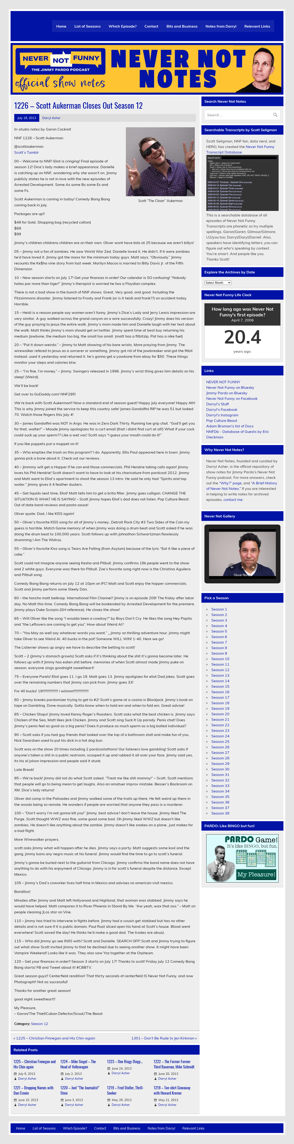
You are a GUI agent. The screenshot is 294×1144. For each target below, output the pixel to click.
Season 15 (220, 686)
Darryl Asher (51, 118)
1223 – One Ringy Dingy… (125, 1061)
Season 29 (220, 763)
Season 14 (220, 680)
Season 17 (220, 697)
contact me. (233, 499)
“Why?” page (230, 483)
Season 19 (220, 708)
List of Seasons (87, 26)
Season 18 (220, 703)
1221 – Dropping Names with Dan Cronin (33, 1090)
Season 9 (219, 653)
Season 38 (220, 813)
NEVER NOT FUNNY (223, 382)
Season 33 (220, 785)
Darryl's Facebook (221, 409)
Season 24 (220, 736)
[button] (232, 567)
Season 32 (220, 780)
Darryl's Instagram (222, 415)
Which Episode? (122, 26)
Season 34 (220, 791)
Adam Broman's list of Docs (230, 426)
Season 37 (220, 807)
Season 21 (220, 719)
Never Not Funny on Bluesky (230, 387)
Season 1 (219, 609)
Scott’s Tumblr (26, 152)
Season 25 (220, 741)
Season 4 (219, 625)
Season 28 (220, 758)
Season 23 (220, 730)
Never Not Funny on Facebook (231, 398)
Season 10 (220, 658)
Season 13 (220, 675)
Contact (151, 26)
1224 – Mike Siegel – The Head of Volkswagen (78, 1064)
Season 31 (220, 774)
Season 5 (219, 631)
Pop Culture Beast (221, 420)
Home (61, 26)
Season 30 (220, 769)
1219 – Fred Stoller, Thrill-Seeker (125, 1090)
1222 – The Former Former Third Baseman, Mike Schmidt (174, 1064)
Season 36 (220, 802)
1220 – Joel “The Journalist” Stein (79, 1090)
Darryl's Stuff (217, 404)
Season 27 (220, 752)
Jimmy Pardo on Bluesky (226, 393)
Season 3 (219, 620)
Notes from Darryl (221, 26)
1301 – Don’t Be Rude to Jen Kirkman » (164, 1038)
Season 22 (220, 725)
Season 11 (220, 664)
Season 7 (219, 642)
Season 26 (220, 747)
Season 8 (219, 647)
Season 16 (220, 692)
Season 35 (220, 796)
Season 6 (219, 636)
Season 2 (219, 614)
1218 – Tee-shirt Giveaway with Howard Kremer (172, 1090)
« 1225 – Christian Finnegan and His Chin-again (54, 1038)
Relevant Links (257, 26)
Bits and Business (182, 26)
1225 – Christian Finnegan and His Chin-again (35, 1064)
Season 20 (220, 714)
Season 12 (39, 1024)
